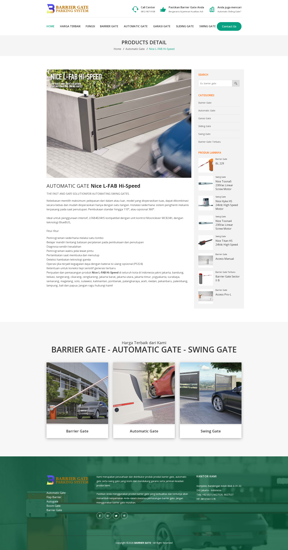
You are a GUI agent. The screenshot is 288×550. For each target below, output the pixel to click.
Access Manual (225, 259)
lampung (52, 285)
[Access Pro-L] (205, 296)
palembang (180, 281)
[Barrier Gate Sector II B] (205, 278)
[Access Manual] (205, 260)
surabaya (173, 277)
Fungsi (90, 26)
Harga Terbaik (70, 26)
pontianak (114, 281)
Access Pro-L (223, 294)
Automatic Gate (136, 26)
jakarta (166, 272)
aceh (144, 281)
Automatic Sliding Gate (229, 11)
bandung (177, 272)
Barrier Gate (109, 26)
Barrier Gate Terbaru (209, 141)
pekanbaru (165, 281)
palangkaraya (131, 281)
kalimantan (100, 281)
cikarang (76, 277)
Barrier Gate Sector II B (228, 278)
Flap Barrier (53, 497)
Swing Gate (207, 26)
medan (152, 281)
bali (61, 285)
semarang (52, 281)
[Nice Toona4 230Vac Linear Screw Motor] (205, 222)
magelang (66, 281)
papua (74, 285)
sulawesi (86, 281)
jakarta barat (107, 277)
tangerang (62, 277)
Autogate (52, 501)
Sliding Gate (185, 26)
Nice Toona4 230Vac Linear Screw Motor (224, 224)
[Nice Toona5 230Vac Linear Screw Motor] (205, 183)
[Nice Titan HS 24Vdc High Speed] (205, 242)
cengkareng (90, 277)
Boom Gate (53, 506)
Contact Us (229, 26)
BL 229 (220, 163)
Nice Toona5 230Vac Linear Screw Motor (224, 185)
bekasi (50, 277)
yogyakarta (159, 277)
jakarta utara (125, 277)
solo (77, 281)
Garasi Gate (161, 26)
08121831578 (208, 498)
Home (50, 26)
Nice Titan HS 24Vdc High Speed (227, 242)
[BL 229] (205, 165)
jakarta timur (142, 277)
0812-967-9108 (148, 11)
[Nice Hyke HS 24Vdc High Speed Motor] (205, 203)
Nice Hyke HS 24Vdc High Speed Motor (227, 205)
